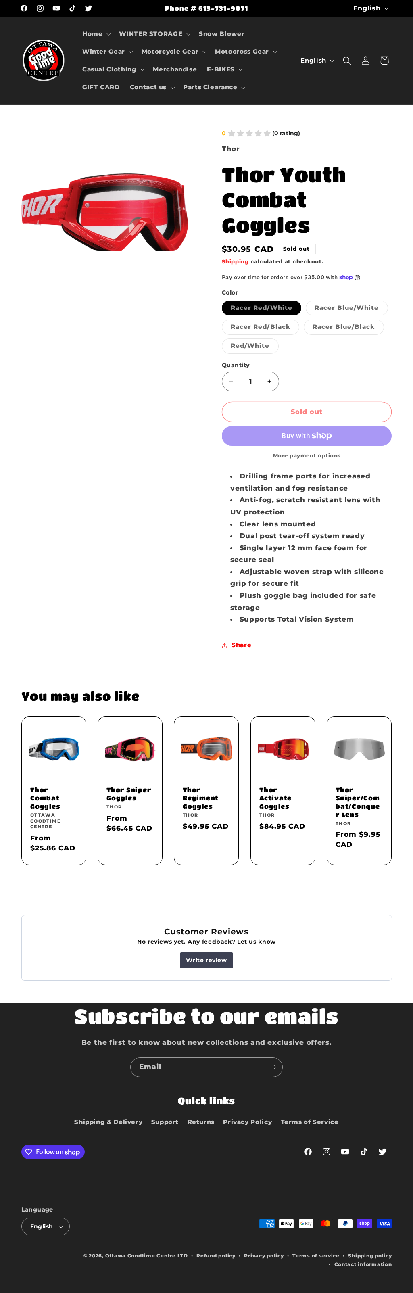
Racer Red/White (266, 309)
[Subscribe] (273, 1067)
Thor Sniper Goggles (128, 794)
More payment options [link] (307, 456)
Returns (201, 1122)
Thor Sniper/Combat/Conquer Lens (358, 802)
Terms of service (316, 1256)
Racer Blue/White (351, 309)
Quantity (236, 365)
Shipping (235, 262)
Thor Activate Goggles (275, 798)
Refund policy (216, 1256)
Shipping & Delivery (108, 1122)
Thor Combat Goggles (45, 798)
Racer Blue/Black (348, 328)
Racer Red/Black (265, 328)
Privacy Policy (247, 1122)
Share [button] (241, 645)
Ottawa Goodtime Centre (141, 1256)
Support (165, 1122)
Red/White (254, 347)
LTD (182, 1256)
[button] (95, 34)
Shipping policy (370, 1256)
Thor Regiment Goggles (201, 798)
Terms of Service (310, 1122)
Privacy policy (264, 1256)
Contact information (363, 1264)
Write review (206, 960)
